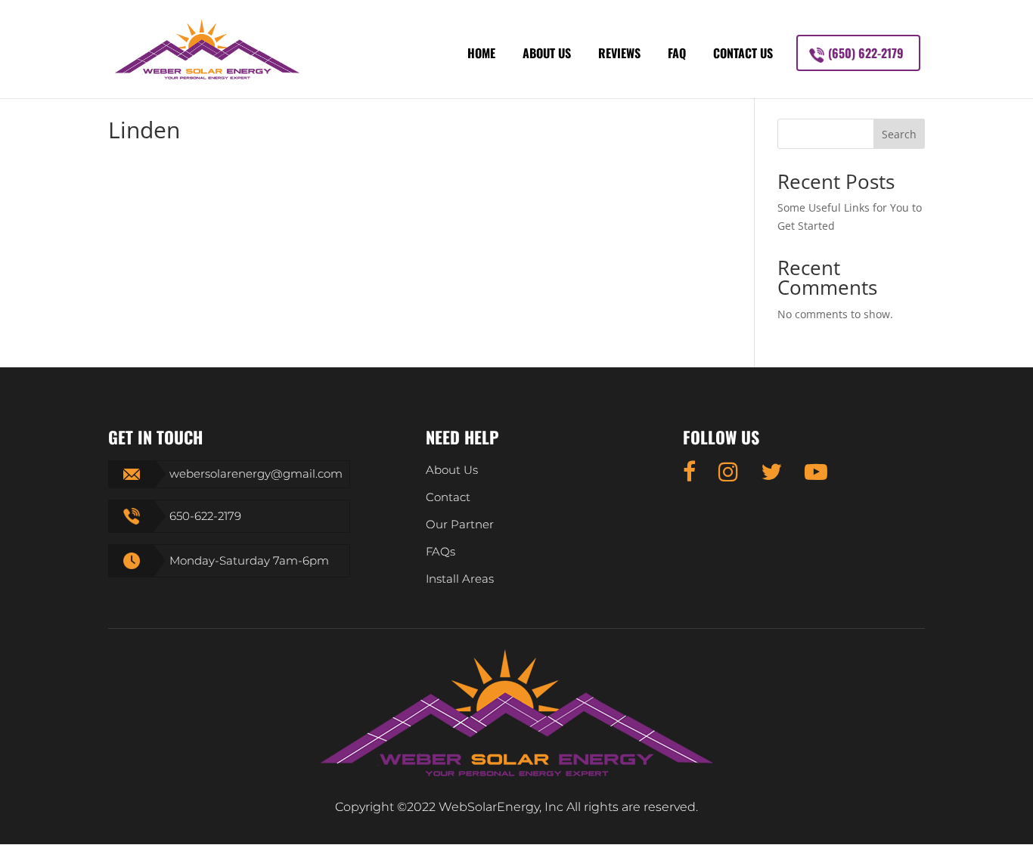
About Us (547, 53)
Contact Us (743, 53)
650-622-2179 (205, 516)
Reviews (619, 53)
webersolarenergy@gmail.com (256, 473)
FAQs (440, 551)
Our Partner (460, 524)
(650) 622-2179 (866, 53)
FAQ (677, 53)
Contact (448, 497)
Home (481, 53)
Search (899, 134)
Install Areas (460, 578)
